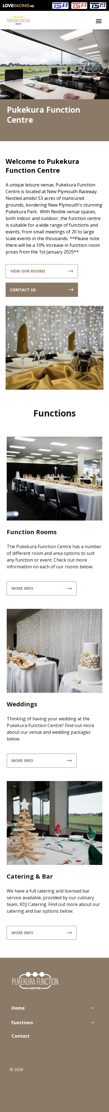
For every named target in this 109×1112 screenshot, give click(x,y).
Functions (22, 1022)
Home (18, 1008)
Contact (20, 1036)
